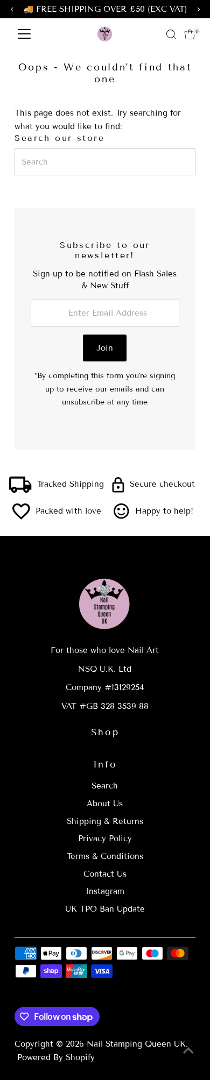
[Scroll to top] (188, 1050)
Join (104, 348)
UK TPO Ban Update (105, 909)
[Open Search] (171, 34)
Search (105, 786)
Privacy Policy (105, 838)
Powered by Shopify (56, 1057)
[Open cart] (189, 34)
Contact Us (105, 874)
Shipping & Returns (105, 821)
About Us (105, 803)
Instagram (105, 891)
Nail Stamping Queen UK (136, 1044)
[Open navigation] (24, 34)
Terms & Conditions (105, 856)
